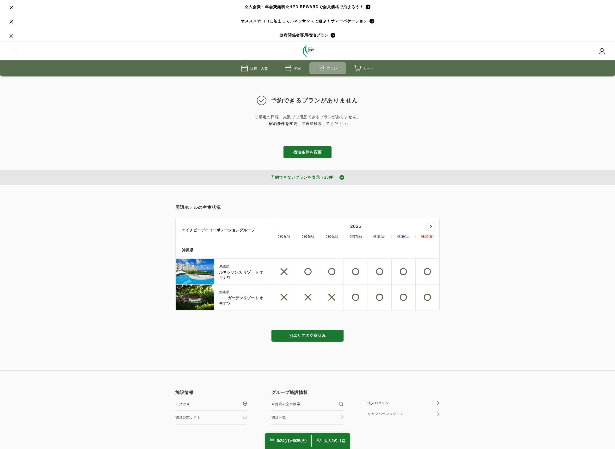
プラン (332, 68)
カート (368, 68)
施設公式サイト (188, 417)
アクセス (182, 404)
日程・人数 (259, 68)
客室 (297, 68)
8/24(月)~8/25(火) (292, 441)
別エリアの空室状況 (307, 335)
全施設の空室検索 (285, 404)
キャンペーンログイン (386, 414)
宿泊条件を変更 (307, 152)
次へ (431, 226)
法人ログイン (378, 403)
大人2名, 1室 (334, 441)
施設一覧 (278, 417)
